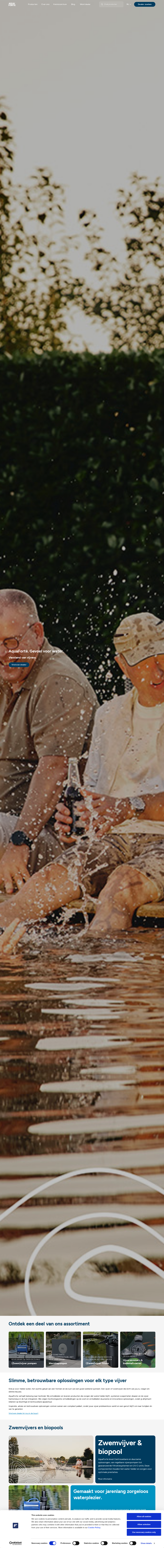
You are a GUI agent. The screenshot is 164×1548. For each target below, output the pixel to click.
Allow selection (144, 1524)
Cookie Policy (94, 1527)
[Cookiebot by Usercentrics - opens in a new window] (15, 1543)
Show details (146, 1543)
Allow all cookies (144, 1516)
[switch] (76, 1543)
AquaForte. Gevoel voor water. (36, 651)
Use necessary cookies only (144, 1532)
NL (128, 4)
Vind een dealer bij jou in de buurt (23, 1413)
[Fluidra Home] (16, 4)
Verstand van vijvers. (22, 657)
